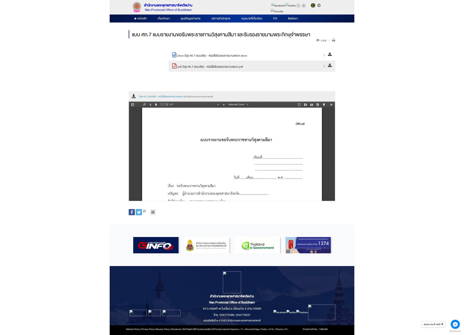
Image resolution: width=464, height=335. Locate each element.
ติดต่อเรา (293, 18)
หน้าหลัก (142, 18)
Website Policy (133, 329)
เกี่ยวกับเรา (164, 18)
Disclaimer (176, 329)
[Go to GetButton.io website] (455, 331)
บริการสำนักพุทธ (220, 18)
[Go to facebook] (455, 324)
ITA (275, 18)
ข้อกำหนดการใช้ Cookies (193, 329)
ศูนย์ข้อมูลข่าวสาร (190, 18)
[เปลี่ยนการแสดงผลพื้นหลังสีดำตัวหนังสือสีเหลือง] (314, 5)
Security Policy (163, 329)
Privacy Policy (148, 329)
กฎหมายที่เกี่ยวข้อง (251, 18)
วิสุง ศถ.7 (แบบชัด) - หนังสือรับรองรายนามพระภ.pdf (176, 97)
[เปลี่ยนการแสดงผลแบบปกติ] (319, 5)
